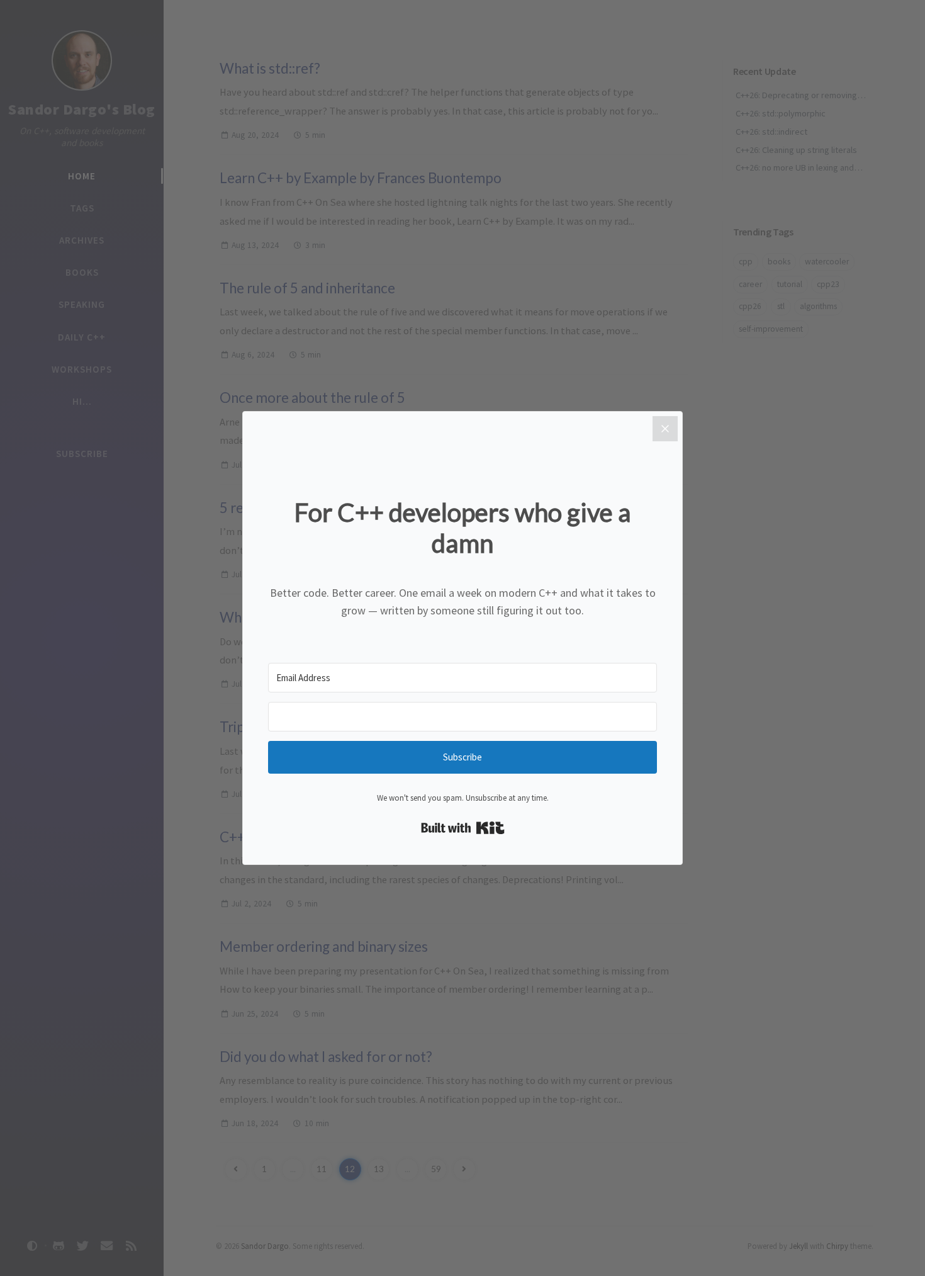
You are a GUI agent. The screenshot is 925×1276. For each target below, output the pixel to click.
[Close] (665, 428)
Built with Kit (463, 827)
